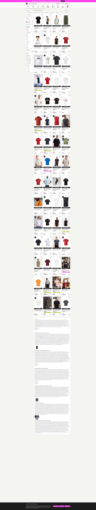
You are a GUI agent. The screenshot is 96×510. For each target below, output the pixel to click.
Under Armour (52, 12)
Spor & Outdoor (30, 8)
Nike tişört (50, 362)
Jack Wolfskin (66, 12)
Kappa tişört (48, 344)
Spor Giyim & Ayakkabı (35, 8)
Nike (38, 12)
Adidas (35, 12)
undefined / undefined (30, 12)
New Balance (57, 12)
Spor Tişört (43, 8)
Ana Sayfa (27, 8)
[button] (38, 65)
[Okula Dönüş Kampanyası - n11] (48, 1)
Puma (42, 12)
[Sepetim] (63, 3)
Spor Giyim (40, 8)
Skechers (62, 12)
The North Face (46, 12)
